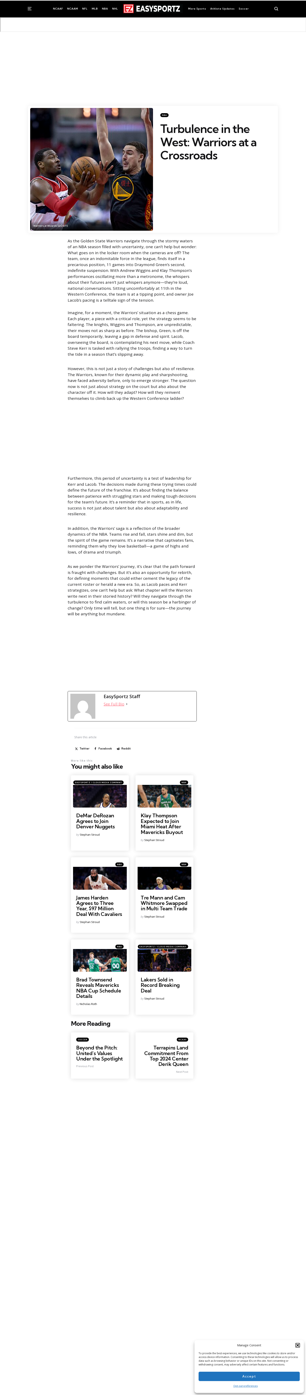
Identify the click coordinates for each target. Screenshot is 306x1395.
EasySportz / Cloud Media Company (98, 782)
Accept (249, 1376)
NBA (164, 115)
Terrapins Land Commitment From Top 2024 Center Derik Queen (166, 1055)
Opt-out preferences (245, 1386)
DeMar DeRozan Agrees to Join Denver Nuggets (95, 821)
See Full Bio (114, 703)
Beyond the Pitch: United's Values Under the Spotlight (99, 1053)
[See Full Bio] (126, 703)
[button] (298, 1345)
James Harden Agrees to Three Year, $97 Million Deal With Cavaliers (99, 905)
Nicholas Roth (88, 1004)
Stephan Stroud (90, 834)
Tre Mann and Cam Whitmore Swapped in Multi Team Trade (164, 903)
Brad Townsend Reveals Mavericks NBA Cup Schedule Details (98, 987)
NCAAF (182, 1039)
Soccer (82, 1039)
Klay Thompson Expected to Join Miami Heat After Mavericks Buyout (162, 823)
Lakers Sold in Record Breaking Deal (160, 985)
